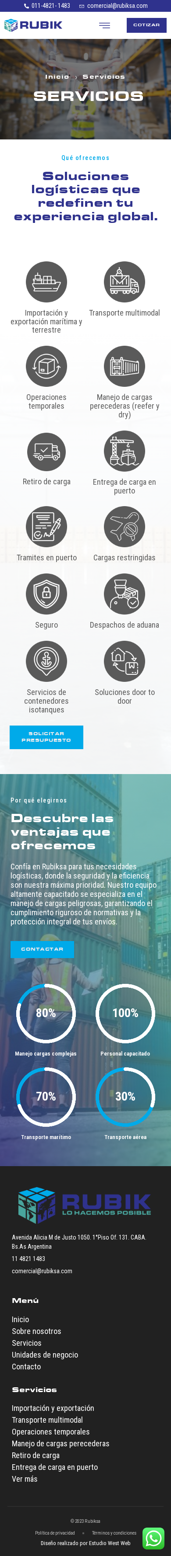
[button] (104, 25)
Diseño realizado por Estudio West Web (86, 1543)
